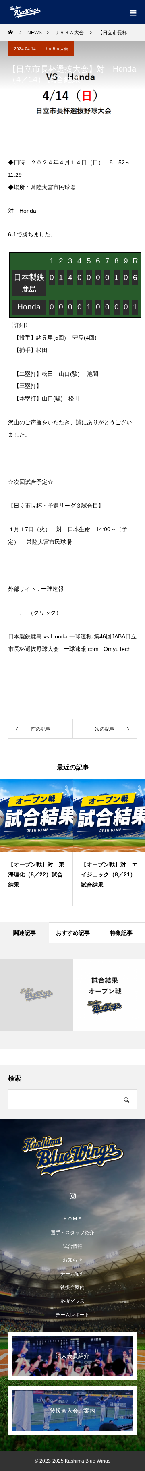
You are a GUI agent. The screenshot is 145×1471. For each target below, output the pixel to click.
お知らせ (72, 1260)
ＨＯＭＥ (72, 1219)
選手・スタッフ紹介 (72, 1232)
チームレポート (72, 1315)
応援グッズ (72, 1301)
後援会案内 (72, 1287)
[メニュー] (133, 12)
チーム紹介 (72, 1273)
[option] (36, 842)
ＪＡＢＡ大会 (56, 48)
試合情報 (72, 1246)
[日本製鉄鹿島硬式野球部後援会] (72, 1156)
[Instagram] (72, 1196)
